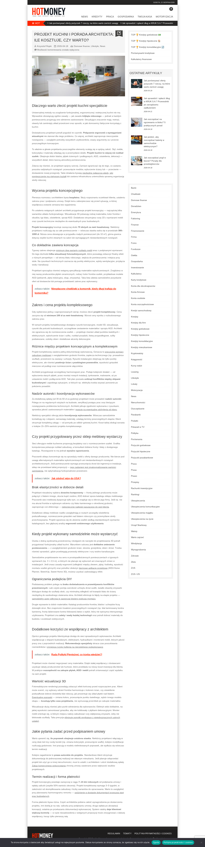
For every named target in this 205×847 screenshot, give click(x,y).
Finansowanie (137, 231)
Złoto (133, 562)
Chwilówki (135, 194)
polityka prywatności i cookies (153, 833)
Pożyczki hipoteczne (140, 451)
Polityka (134, 433)
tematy (127, 833)
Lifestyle (95, 46)
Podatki (134, 421)
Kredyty (97, 16)
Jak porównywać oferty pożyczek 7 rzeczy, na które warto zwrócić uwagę (66, 23)
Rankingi (135, 494)
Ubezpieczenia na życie (142, 519)
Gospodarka (126, 16)
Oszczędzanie (137, 408)
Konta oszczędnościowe (142, 304)
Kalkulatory (136, 273)
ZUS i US (135, 574)
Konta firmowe (138, 292)
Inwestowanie (137, 267)
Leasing (135, 372)
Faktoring (135, 218)
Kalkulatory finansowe (141, 59)
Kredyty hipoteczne (140, 335)
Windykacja (136, 543)
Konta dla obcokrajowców (143, 286)
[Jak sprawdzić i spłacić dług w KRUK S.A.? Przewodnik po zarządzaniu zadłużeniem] (136, 101)
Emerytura (136, 212)
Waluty (134, 531)
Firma (134, 237)
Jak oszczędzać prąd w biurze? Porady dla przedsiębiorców (155, 160)
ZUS (133, 568)
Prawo (134, 476)
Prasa (134, 470)
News (84, 16)
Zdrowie (135, 556)
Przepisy (135, 482)
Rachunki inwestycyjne (141, 488)
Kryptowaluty (137, 353)
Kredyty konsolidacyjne (142, 341)
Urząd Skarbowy (139, 525)
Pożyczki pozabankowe (142, 457)
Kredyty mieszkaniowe (141, 347)
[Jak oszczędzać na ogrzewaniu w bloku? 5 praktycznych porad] (136, 122)
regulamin (114, 833)
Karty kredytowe (138, 280)
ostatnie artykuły (146, 73)
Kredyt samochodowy (141, 310)
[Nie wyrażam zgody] (201, 842)
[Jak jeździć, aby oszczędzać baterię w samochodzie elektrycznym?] (136, 139)
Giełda (134, 255)
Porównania (136, 439)
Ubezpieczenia (138, 500)
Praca (110, 16)
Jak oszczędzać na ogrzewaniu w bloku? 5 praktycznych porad (155, 122)
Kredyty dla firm (138, 322)
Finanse (135, 224)
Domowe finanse (82, 46)
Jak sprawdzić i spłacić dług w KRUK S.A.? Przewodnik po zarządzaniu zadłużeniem (144, 23)
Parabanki (136, 414)
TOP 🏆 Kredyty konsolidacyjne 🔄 (147, 47)
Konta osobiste (138, 298)
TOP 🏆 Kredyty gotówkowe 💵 (146, 35)
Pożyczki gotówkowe (141, 445)
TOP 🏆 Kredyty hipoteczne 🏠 (145, 41)
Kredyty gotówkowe (140, 329)
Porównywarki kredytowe (143, 53)
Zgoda (156, 842)
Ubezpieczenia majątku (142, 513)
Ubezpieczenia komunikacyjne (145, 506)
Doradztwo (136, 206)
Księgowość (136, 359)
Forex (134, 243)
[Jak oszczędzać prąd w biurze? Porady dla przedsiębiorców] (136, 160)
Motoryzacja (164, 16)
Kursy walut (136, 365)
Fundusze (135, 249)
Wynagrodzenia (138, 549)
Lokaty (134, 384)
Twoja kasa (145, 16)
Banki (133, 188)
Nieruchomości (138, 402)
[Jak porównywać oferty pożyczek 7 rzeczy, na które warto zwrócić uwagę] (136, 83)
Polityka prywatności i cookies (178, 842)
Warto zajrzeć (137, 537)
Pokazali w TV (137, 427)
